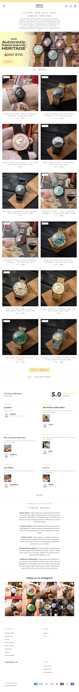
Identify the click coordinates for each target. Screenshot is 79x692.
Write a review (8, 396)
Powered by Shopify (10, 686)
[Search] (71, 6)
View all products (39, 370)
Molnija (7, 639)
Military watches (9, 646)
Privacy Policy (47, 666)
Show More (52, 412)
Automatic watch (9, 643)
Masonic (7, 652)
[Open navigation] (4, 6)
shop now (8, 61)
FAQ (44, 636)
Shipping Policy (47, 672)
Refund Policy (47, 669)
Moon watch (8, 649)
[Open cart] (75, 6)
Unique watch (9, 636)
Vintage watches (9, 633)
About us (45, 633)
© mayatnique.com (11, 683)
